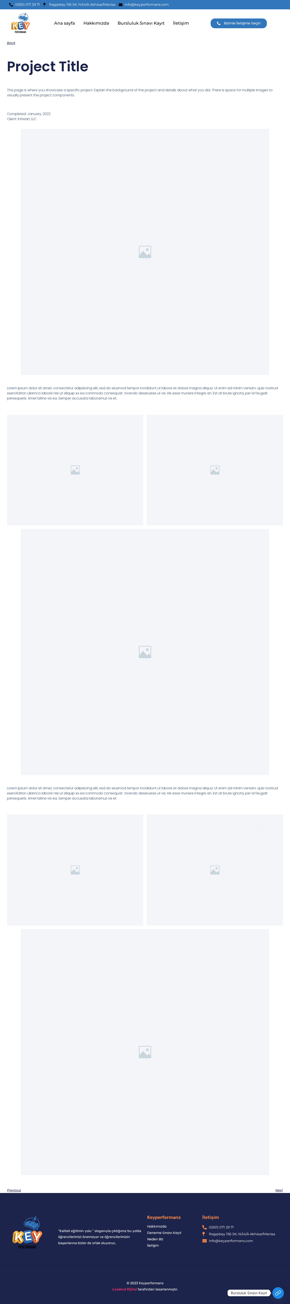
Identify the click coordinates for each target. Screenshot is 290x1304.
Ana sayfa (64, 23)
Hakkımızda (96, 23)
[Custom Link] (278, 1293)
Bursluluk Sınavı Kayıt (141, 23)
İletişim (181, 23)
